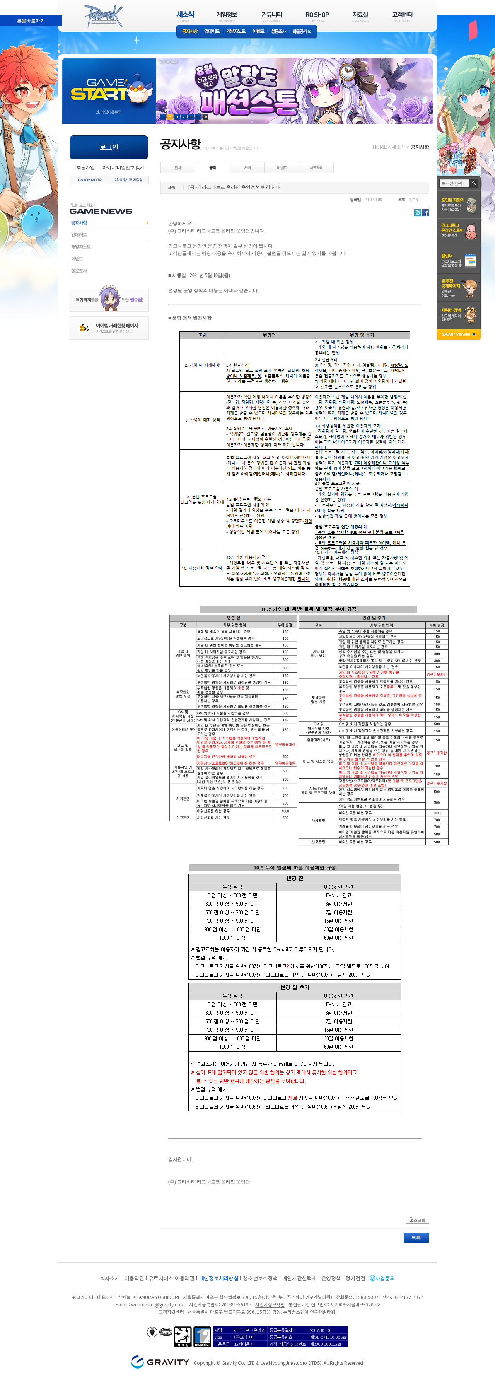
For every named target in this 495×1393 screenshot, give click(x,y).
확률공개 (303, 32)
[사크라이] (316, 167)
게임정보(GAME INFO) (227, 16)
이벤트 (258, 32)
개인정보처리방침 (219, 1278)
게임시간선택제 (299, 1278)
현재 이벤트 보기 (205, 117)
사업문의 (385, 1278)
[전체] (178, 167)
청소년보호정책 (260, 1278)
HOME (380, 147)
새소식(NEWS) (185, 16)
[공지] (212, 167)
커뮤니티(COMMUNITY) (271, 16)
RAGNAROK (103, 16)
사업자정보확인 (269, 1304)
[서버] (247, 167)
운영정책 (331, 1278)
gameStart (109, 83)
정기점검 (355, 1278)
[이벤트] (282, 167)
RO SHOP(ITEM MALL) (317, 16)
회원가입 (85, 167)
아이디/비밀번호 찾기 (123, 167)
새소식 (399, 147)
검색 (474, 183)
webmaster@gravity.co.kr (158, 1304)
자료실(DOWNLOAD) (360, 16)
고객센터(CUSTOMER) (402, 16)
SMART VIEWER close (459, 335)
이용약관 (134, 1278)
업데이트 (212, 32)
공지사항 (188, 32)
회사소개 (110, 1278)
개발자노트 (236, 32)
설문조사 (279, 32)
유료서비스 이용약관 (172, 1278)
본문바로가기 (14, 3)
